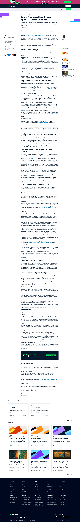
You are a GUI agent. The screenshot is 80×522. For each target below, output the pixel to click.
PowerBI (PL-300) (62, 504)
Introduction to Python (26, 497)
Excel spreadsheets (50, 346)
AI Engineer (61, 502)
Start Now (67, 2)
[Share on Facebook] (10, 55)
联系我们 (11, 493)
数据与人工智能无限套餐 (39, 488)
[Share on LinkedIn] (8, 55)
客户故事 (36, 489)
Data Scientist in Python (51, 499)
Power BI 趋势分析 (35, 407)
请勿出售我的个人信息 (22, 520)
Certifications (24, 488)
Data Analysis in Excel (26, 504)
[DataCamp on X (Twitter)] (14, 517)
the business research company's (33, 84)
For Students (49, 484)
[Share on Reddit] (13, 55)
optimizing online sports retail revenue (45, 143)
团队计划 (36, 486)
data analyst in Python (48, 379)
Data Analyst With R (26, 377)
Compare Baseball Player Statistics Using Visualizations (40, 242)
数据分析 (28, 14)
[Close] (78, 2)
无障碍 (27, 520)
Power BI (61, 489)
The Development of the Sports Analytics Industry (10, 42)
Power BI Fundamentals (39, 502)
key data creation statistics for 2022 (35, 35)
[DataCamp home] (17, 515)
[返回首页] (13, 6)
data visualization (46, 109)
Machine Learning (13, 499)
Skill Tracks (24, 484)
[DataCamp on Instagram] (24, 517)
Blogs (24, 14)
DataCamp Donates (50, 493)
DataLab (23, 493)
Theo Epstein (54, 214)
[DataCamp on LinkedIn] (17, 517)
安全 (30, 520)
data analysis (55, 128)
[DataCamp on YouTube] (21, 517)
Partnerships (12, 489)
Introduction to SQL (25, 499)
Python (22, 348)
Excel (60, 491)
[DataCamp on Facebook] (10, 517)
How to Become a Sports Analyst (9, 49)
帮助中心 (11, 491)
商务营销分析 (12, 407)
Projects (23, 489)
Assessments (24, 491)
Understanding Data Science (26, 333)
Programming (12, 502)
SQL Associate (62, 499)
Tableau (27, 348)
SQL (55, 346)
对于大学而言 (49, 491)
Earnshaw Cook (44, 155)
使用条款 (33, 520)
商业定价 (36, 484)
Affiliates (11, 488)
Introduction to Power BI (26, 502)
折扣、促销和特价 (50, 486)
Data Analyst (61, 497)
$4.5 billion (50, 88)
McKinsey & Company (43, 122)
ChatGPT (61, 493)
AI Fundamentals (38, 497)
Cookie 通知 (15, 520)
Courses (23, 486)
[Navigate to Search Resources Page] (59, 9)
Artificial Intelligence (63, 488)
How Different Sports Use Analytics (9, 45)
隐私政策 (11, 520)
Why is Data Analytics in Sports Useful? (10, 39)
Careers (11, 486)
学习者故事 (49, 489)
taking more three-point (48, 113)
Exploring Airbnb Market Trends (49, 339)
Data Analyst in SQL (50, 497)
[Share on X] (15, 55)
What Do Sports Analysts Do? (10, 46)
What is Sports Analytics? (9, 37)
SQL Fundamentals (38, 499)
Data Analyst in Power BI (51, 502)
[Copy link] (5, 55)
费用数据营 (49, 488)
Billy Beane (31, 158)
